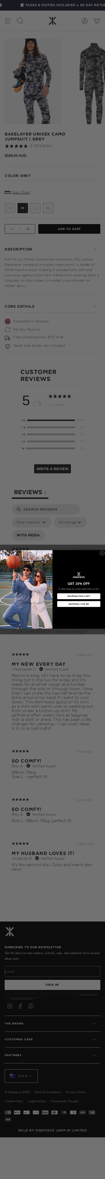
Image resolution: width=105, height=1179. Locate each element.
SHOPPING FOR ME (79, 604)
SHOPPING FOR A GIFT (78, 596)
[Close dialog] (102, 553)
